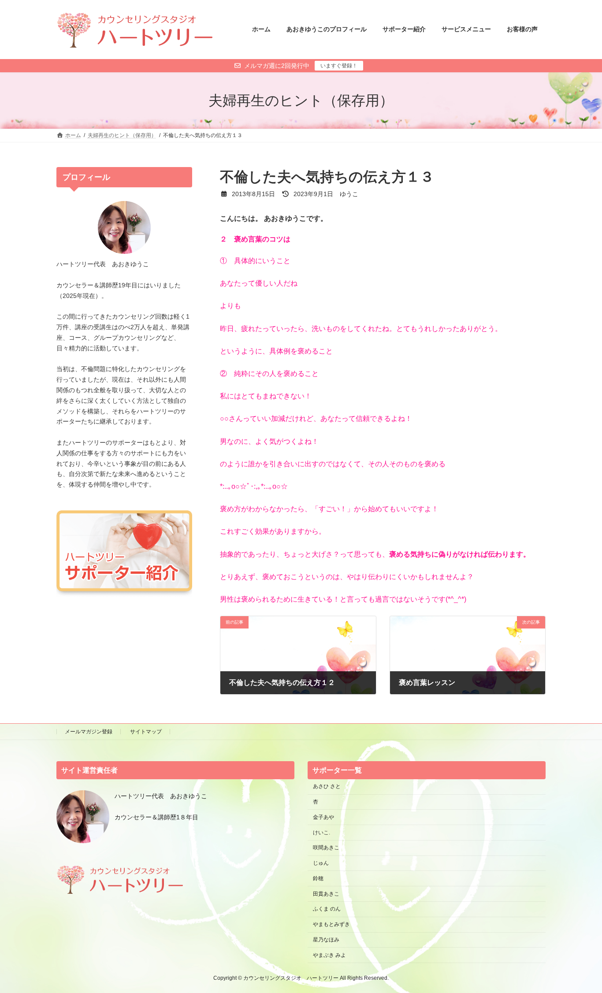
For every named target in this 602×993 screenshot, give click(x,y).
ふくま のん (327, 909)
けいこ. (321, 832)
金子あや (323, 817)
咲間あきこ (326, 847)
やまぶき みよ (329, 955)
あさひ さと (329, 786)
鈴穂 (318, 878)
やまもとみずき (331, 924)
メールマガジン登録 (88, 732)
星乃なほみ (326, 940)
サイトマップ (146, 732)
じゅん (321, 863)
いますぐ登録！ (338, 66)
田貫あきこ (326, 893)
